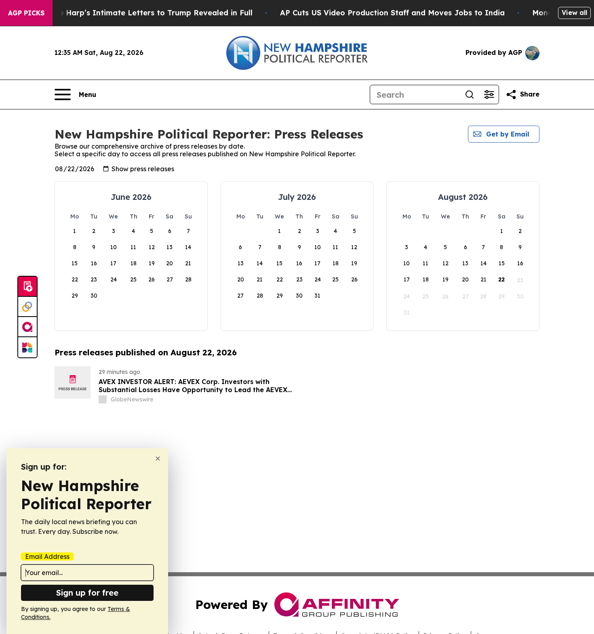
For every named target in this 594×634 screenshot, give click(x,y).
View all (574, 12)
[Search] (469, 94)
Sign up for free (87, 593)
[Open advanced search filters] (489, 94)
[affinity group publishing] (27, 327)
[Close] (158, 458)
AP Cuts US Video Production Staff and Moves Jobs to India (392, 12)
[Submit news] (27, 287)
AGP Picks (26, 13)
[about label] (103, 399)
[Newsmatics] (27, 347)
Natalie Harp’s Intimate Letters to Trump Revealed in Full (144, 12)
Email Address (47, 556)
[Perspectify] (27, 307)
